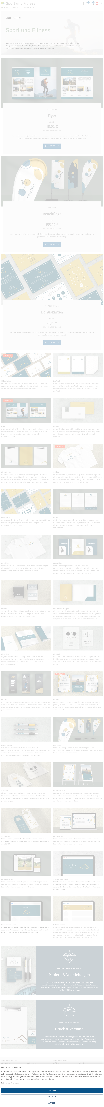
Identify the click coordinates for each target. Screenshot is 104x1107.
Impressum (15, 1083)
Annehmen (52, 1090)
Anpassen (52, 1103)
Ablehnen (52, 1097)
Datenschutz (5, 1083)
